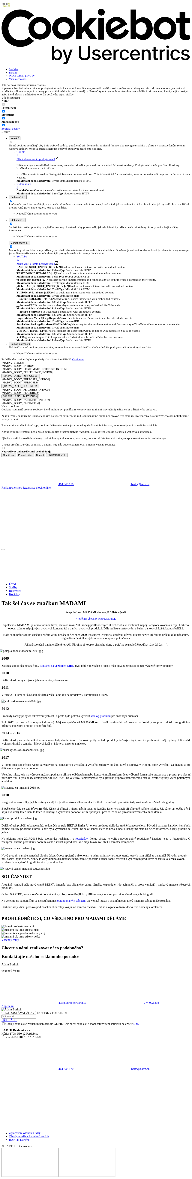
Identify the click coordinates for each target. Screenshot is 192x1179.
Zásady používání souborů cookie (29, 1136)
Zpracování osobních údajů (25, 1133)
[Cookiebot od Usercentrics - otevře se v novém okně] (96, 63)
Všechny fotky (10, 939)
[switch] (3, 111)
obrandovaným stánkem (71, 900)
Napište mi (8, 1006)
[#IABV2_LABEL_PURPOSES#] (20, 375)
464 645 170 (66, 1068)
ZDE (136, 1023)
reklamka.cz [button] (23, 185)
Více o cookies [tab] (17, 78)
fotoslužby (81, 838)
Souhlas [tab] (13, 69)
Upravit (40, 455)
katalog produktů (101, 716)
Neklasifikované (20, 344)
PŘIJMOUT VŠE (57, 455)
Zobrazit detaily (11, 128)
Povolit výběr (25, 455)
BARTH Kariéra (19, 1139)
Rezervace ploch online (37, 487)
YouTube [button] (21, 258)
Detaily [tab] (13, 72)
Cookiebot (78, 359)
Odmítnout (8, 455)
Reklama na (57, 665)
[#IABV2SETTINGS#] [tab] (22, 75)
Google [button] (20, 153)
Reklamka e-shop (12, 487)
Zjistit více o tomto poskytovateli (35, 159)
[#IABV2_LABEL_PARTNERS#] (20, 396)
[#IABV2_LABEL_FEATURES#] (20, 386)
